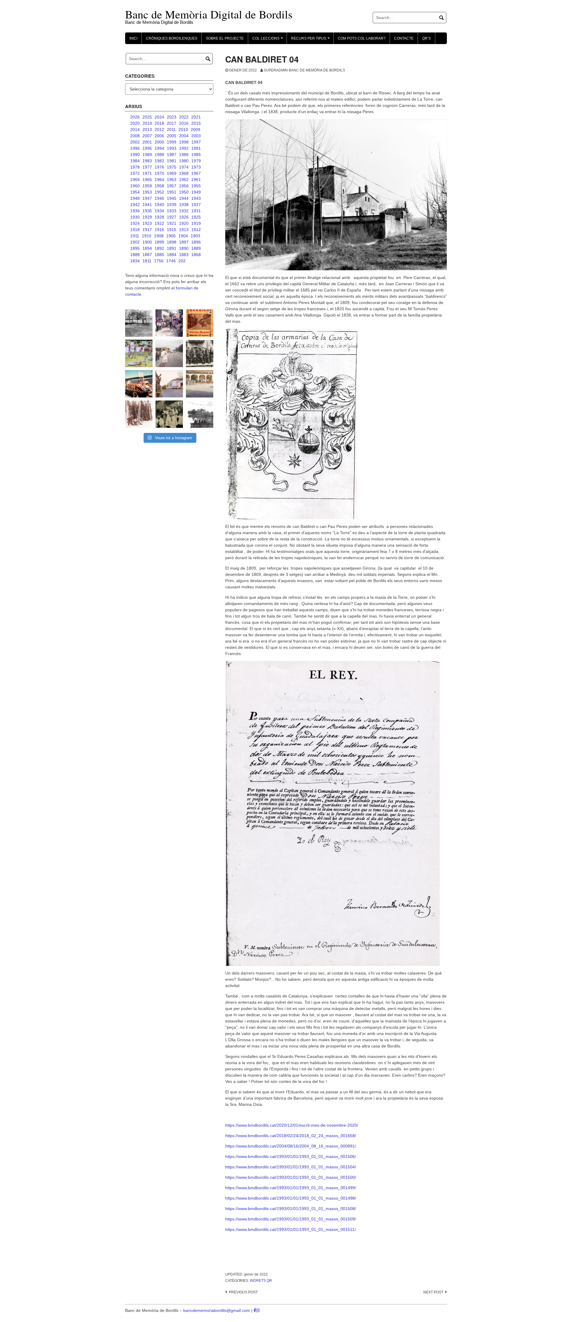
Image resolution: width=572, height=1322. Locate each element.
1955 (196, 185)
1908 (159, 235)
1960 (135, 185)
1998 (184, 142)
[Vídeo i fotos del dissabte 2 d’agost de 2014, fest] (139, 353)
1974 (184, 167)
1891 (171, 248)
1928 (159, 217)
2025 (147, 117)
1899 (159, 242)
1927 (171, 217)
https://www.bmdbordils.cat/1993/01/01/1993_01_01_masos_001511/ (290, 1229)
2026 (135, 117)
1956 (184, 185)
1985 (196, 154)
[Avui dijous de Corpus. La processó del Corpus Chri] (169, 414)
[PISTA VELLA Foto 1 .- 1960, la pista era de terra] (139, 323)
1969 (171, 173)
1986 (184, 154)
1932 (184, 210)
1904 (183, 235)
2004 (184, 135)
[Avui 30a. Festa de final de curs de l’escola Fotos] (199, 383)
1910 (146, 235)
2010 (183, 129)
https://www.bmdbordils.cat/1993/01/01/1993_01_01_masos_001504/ (290, 1166)
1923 (147, 223)
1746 (171, 260)
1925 (196, 217)
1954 (135, 192)
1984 (135, 160)
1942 (135, 204)
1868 (196, 254)
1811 (146, 260)
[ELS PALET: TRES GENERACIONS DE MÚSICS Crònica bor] (199, 353)
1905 (171, 235)
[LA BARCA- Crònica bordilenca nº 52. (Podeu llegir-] (199, 414)
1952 (159, 192)
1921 (171, 223)
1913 (184, 229)
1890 (184, 248)
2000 (159, 142)
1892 (159, 248)
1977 (147, 167)
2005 (171, 135)
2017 (171, 123)
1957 (171, 185)
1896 (196, 242)
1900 (147, 242)
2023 (171, 117)
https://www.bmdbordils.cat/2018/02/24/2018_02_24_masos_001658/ (290, 1135)
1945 (171, 198)
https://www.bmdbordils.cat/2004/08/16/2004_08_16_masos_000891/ (290, 1146)
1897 (184, 242)
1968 (184, 173)
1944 (184, 198)
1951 (171, 192)
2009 (195, 129)
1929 (147, 217)
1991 (196, 148)
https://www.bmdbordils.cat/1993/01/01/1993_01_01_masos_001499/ (290, 1187)
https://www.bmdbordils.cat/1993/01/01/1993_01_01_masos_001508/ (290, 1208)
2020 (135, 123)
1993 (171, 148)
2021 (196, 117)
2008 (135, 135)
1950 (184, 192)
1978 (135, 167)
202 (182, 260)
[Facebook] (255, 1310)
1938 (184, 204)
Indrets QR (261, 1281)
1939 (171, 204)
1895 (135, 248)
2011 (171, 129)
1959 (147, 185)
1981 (171, 160)
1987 (171, 154)
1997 (196, 142)
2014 (135, 129)
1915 (171, 229)
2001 (147, 142)
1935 (147, 210)
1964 (159, 179)
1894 (147, 248)
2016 (184, 123)
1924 (135, 223)
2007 (147, 135)
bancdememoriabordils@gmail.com (217, 1310)
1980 (184, 160)
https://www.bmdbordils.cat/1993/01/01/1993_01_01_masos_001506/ (290, 1156)
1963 (171, 179)
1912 (196, 229)
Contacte (404, 38)
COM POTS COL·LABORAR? (362, 38)
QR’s (426, 38)
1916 (159, 229)
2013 (147, 129)
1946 (159, 198)
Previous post (243, 1292)
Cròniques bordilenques (171, 38)
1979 (196, 160)
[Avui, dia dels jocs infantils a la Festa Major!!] (169, 323)
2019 (147, 123)
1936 (135, 210)
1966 (135, 179)
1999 (171, 142)
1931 (196, 210)
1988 (159, 154)
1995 (147, 148)
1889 (196, 248)
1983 (147, 160)
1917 (147, 229)
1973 (196, 167)
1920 (184, 223)
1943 (196, 198)
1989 (147, 154)
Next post (433, 1292)
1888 (135, 254)
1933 (171, 210)
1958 (159, 185)
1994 (159, 148)
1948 (135, 198)
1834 (135, 260)
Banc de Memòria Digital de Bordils (209, 14)
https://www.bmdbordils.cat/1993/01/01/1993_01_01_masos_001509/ (290, 1219)
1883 (184, 254)
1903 (195, 235)
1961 (196, 179)
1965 (147, 179)
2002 (135, 142)
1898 (171, 242)
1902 (135, 242)
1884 (171, 254)
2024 (159, 117)
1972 (135, 173)
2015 (196, 123)
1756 (159, 260)
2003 (196, 135)
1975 (171, 167)
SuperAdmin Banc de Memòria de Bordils (304, 70)
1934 (159, 210)
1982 (159, 160)
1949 (196, 192)
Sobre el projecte (225, 38)
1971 (147, 173)
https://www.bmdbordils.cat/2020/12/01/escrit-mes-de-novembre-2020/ (291, 1125)
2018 (159, 123)
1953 (147, 192)
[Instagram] (257, 1310)
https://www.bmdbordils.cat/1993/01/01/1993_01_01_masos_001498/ (290, 1198)
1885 (159, 254)
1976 (159, 167)
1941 (147, 204)
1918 (135, 229)
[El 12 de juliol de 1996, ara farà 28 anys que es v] (139, 383)
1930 (135, 217)
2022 (184, 117)
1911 (134, 235)
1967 (196, 173)
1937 (196, 204)
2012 (159, 129)
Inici (133, 38)
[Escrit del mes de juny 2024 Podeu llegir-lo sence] (139, 414)
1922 (159, 223)
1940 (159, 204)
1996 (135, 148)
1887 (147, 254)
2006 (159, 135)
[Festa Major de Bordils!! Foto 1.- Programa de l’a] (199, 323)
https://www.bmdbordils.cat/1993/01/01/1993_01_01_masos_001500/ (290, 1177)
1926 (184, 217)
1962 (184, 179)
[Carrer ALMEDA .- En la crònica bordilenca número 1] (169, 383)
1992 (184, 148)
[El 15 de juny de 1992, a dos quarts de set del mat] (169, 353)
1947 (147, 198)
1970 (159, 173)
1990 (135, 154)
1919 (196, 223)
